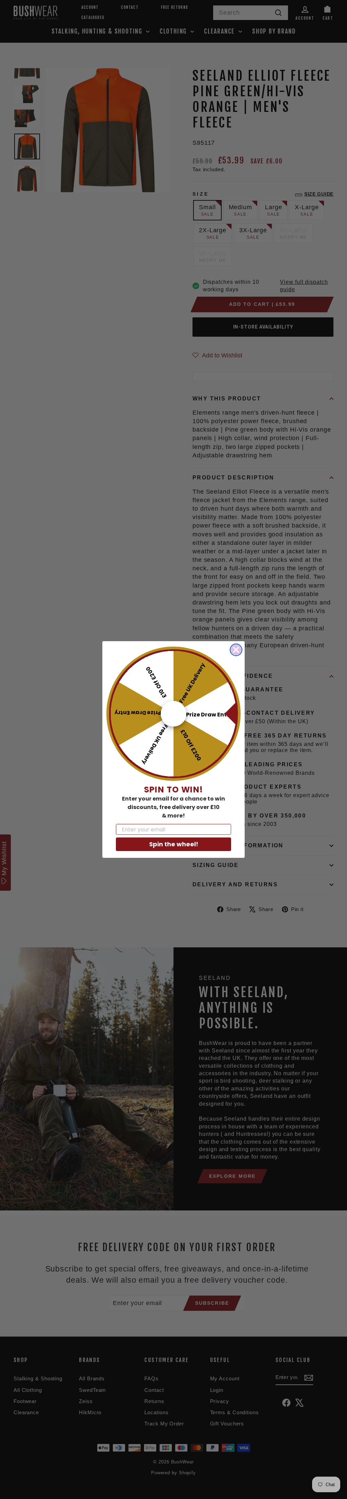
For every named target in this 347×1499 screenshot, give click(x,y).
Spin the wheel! (173, 844)
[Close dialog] (236, 650)
